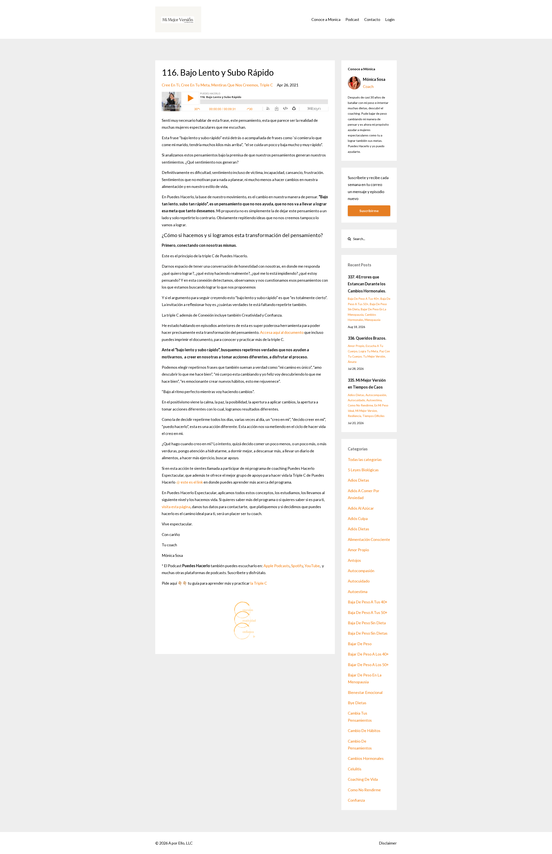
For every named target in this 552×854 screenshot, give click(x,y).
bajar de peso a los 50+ (368, 664)
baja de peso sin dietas (367, 633)
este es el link (192, 482)
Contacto (372, 19)
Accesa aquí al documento (282, 332)
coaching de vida (363, 779)
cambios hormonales (366, 758)
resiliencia (354, 416)
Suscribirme (369, 211)
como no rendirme (360, 405)
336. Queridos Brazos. (367, 338)
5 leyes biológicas (363, 469)
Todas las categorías (365, 459)
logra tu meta (368, 351)
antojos (354, 560)
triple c (266, 85)
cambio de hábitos (364, 730)
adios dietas (356, 395)
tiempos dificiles (373, 416)
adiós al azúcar (361, 508)
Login (390, 19)
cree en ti (170, 85)
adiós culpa (358, 518)
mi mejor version (366, 410)
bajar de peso (360, 643)
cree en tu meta (195, 85)
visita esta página (176, 506)
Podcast (352, 19)
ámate (352, 362)
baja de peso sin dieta (367, 622)
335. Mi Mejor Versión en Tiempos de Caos (367, 383)
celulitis (354, 769)
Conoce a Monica (325, 19)
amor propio (356, 346)
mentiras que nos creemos (234, 85)
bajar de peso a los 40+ (368, 654)
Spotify (297, 565)
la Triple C (258, 583)
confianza (356, 800)
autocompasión (375, 395)
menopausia (372, 320)
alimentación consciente (369, 539)
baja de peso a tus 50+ (367, 612)
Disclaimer (388, 843)
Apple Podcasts (276, 565)
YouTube (312, 565)
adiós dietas (358, 528)
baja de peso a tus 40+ (363, 298)
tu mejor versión (374, 356)
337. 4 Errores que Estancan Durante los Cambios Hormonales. (367, 284)
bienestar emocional (365, 692)
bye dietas (357, 702)
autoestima (374, 400)
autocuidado (356, 400)
